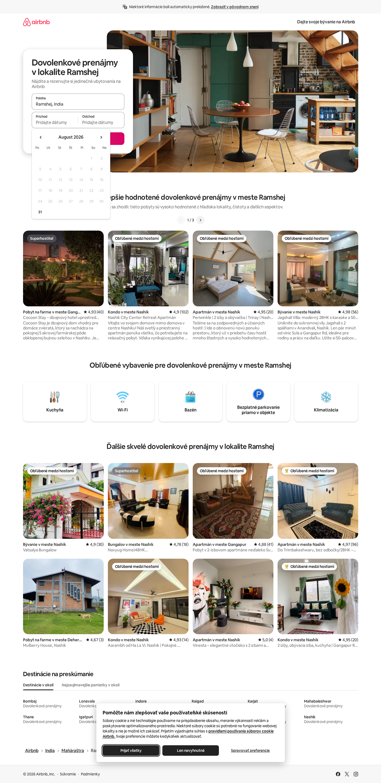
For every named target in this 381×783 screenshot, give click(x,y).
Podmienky (90, 774)
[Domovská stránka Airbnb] (36, 22)
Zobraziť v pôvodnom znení (234, 6)
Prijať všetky (130, 750)
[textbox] (55, 122)
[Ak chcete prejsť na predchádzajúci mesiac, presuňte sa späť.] (40, 137)
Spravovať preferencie (250, 750)
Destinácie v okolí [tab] (38, 685)
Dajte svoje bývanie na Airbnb (326, 22)
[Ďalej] (200, 220)
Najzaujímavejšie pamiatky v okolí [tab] (90, 685)
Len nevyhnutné (190, 750)
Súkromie (68, 774)
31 (40, 212)
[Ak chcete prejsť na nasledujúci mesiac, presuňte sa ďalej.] (101, 137)
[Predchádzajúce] (181, 220)
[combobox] (78, 104)
